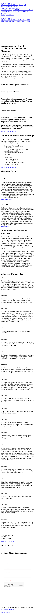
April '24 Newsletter (19, 10)
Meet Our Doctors (6, 3)
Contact (3, 15)
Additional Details (6, 199)
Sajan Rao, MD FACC (9, 33)
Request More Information (13, 42)
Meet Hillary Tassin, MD (22, 20)
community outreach (12, 6)
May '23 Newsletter (6, 10)
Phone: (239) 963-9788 (7, 541)
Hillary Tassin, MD (20, 5)
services (3, 6)
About (2, 21)
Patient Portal (10, 15)
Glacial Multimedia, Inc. (8, 609)
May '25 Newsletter (13, 11)
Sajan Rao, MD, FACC (8, 5)
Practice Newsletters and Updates (10, 8)
